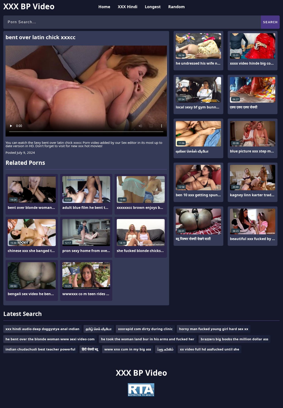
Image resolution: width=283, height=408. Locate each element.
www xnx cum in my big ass (127, 349)
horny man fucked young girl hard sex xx (213, 329)
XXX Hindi (127, 6)
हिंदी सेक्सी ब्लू (90, 349)
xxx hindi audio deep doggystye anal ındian (42, 329)
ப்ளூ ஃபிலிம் (165, 349)
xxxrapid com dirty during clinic (145, 329)
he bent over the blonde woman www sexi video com (50, 339)
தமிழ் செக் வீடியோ (99, 329)
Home (104, 6)
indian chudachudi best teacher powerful (40, 349)
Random (176, 6)
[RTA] (141, 395)
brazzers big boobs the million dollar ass (234, 339)
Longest (153, 6)
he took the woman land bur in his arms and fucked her (147, 339)
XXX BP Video (29, 6)
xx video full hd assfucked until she (209, 349)
